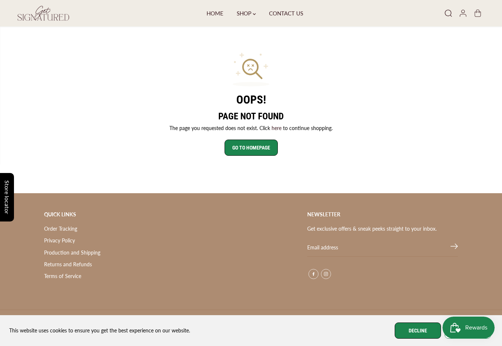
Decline (418, 331)
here (277, 128)
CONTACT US (286, 13)
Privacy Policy (59, 240)
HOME (215, 13)
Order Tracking (60, 229)
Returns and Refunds (68, 264)
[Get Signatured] (43, 13)
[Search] (448, 13)
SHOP (245, 13)
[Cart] (477, 13)
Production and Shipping (72, 252)
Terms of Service (62, 276)
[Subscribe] (454, 247)
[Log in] (463, 13)
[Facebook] (313, 274)
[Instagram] (326, 274)
